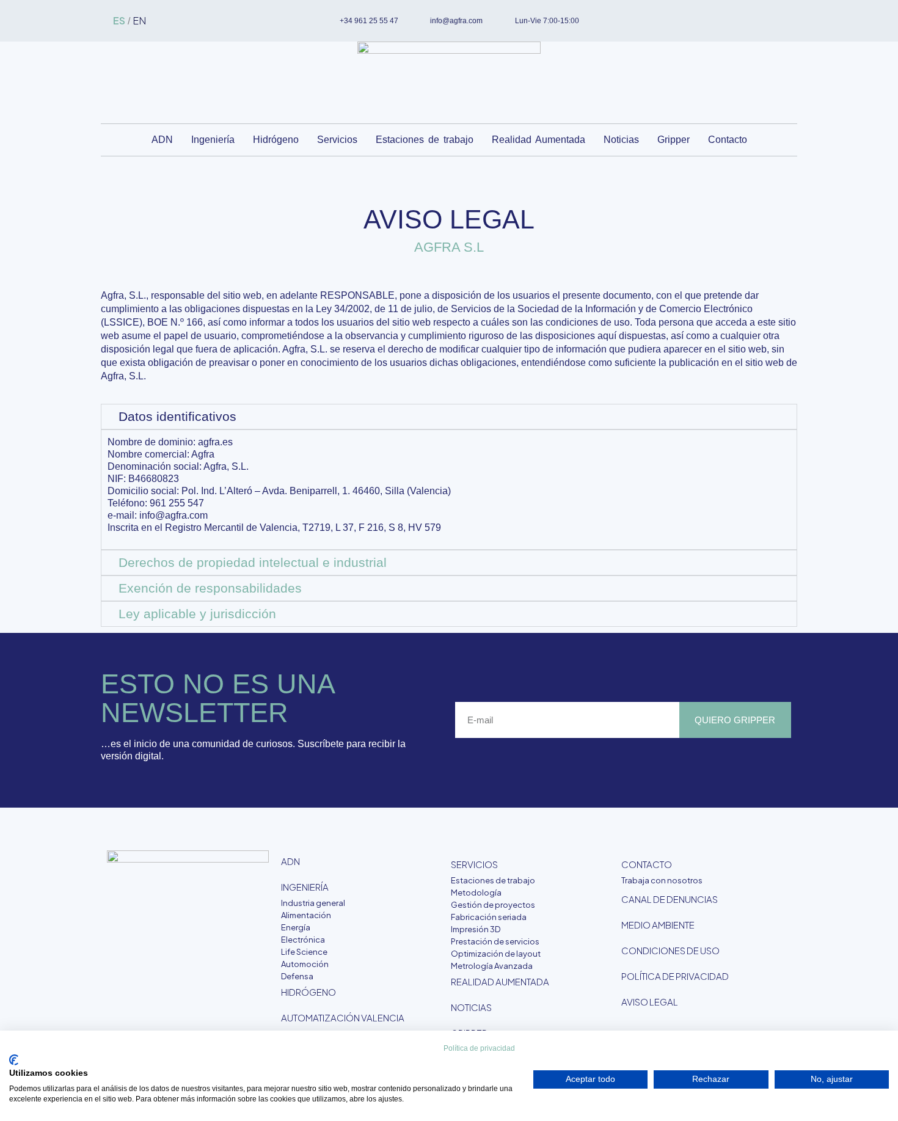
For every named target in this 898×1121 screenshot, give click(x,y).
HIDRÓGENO (308, 992)
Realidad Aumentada (538, 139)
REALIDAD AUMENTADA (500, 981)
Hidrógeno (276, 139)
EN (139, 20)
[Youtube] (776, 20)
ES (119, 20)
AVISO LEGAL (649, 1001)
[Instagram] (756, 20)
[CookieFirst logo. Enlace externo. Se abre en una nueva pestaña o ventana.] (13, 1059)
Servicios (337, 139)
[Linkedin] (736, 20)
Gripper (673, 139)
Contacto (727, 139)
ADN (162, 139)
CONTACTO (646, 864)
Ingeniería (213, 139)
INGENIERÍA (305, 887)
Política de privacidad (479, 1048)
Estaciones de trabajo (424, 139)
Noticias (621, 139)
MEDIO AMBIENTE (658, 924)
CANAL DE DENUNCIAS (669, 899)
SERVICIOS (474, 864)
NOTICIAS (471, 1007)
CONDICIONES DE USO (670, 950)
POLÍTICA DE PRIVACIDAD (675, 976)
